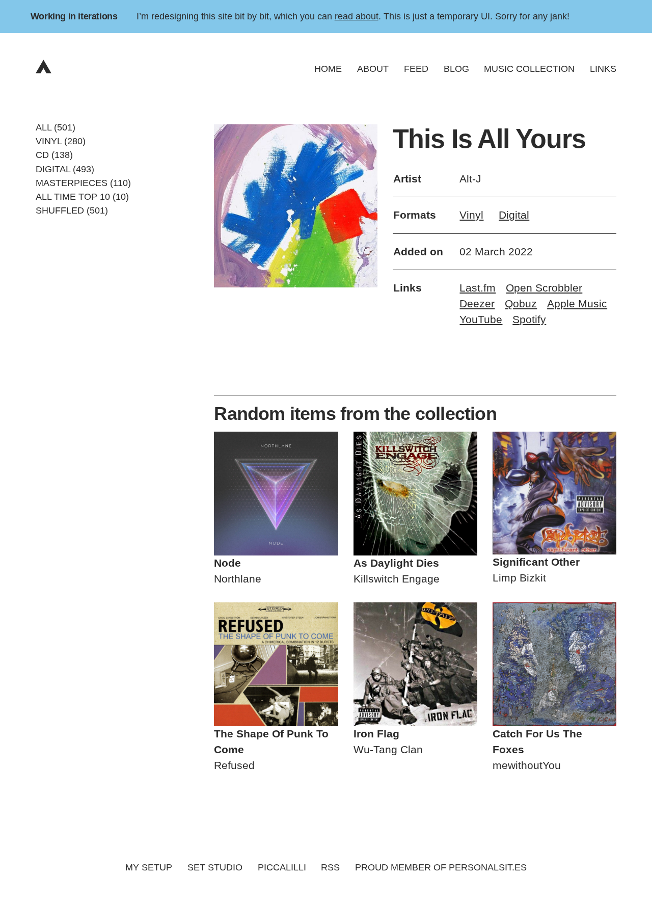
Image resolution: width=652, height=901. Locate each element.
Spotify (529, 319)
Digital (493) (65, 169)
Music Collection (529, 69)
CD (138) (54, 155)
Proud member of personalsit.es (441, 867)
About (373, 69)
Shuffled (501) (72, 210)
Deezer (477, 304)
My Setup (148, 867)
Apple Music (577, 304)
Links (603, 69)
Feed (416, 69)
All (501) (55, 127)
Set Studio (214, 867)
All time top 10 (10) (82, 197)
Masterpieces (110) (83, 182)
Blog (456, 69)
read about (356, 16)
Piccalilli (282, 867)
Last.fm (477, 288)
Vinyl (471, 215)
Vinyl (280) (61, 141)
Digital (514, 215)
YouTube (480, 319)
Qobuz (521, 304)
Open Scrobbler (544, 288)
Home (328, 69)
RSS (330, 867)
